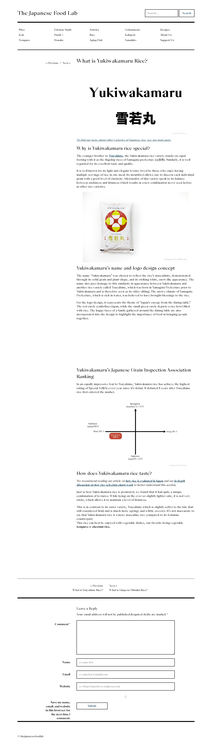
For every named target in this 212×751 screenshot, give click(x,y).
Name (66, 662)
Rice (92, 35)
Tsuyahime (116, 156)
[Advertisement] (135, 345)
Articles (94, 30)
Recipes (165, 30)
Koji (21, 35)
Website (65, 686)
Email (66, 674)
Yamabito (130, 40)
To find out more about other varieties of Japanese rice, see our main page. (124, 140)
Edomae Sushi (62, 30)
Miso (22, 30)
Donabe (58, 40)
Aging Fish (96, 40)
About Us (166, 35)
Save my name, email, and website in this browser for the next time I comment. (58, 710)
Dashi (57, 35)
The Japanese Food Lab (47, 13)
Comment (62, 624)
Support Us (167, 40)
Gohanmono (132, 30)
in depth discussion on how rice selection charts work (131, 483)
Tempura (24, 40)
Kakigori (130, 35)
